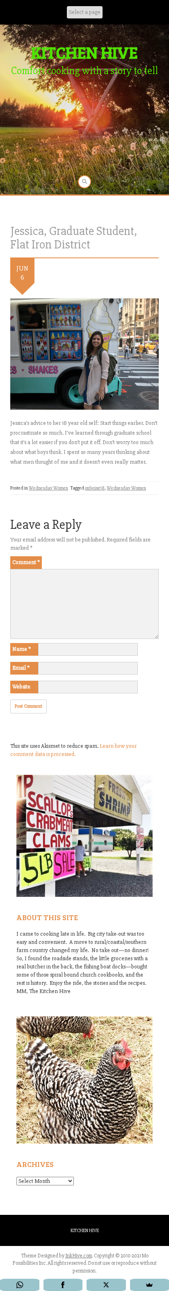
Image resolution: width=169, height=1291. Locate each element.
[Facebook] (63, 1285)
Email (21, 667)
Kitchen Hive (85, 1231)
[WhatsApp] (19, 1285)
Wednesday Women (48, 488)
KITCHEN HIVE (84, 52)
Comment (26, 562)
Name (21, 649)
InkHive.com (78, 1256)
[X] (106, 1285)
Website (21, 686)
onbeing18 (95, 488)
